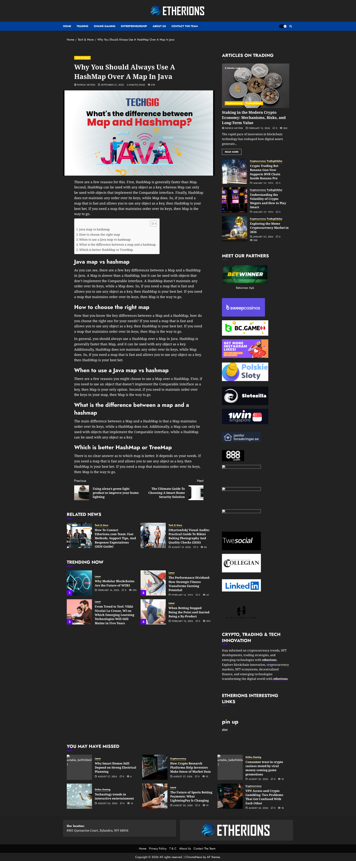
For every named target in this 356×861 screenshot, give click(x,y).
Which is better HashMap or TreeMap (106, 250)
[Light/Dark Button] (282, 26)
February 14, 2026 (108, 590)
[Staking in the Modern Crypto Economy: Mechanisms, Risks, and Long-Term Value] (255, 86)
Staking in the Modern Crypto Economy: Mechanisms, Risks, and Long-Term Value (254, 117)
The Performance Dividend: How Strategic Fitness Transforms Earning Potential (189, 584)
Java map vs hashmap (94, 229)
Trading (82, 26)
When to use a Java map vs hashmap (105, 239)
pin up (230, 722)
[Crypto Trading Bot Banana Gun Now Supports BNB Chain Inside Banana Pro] (234, 171)
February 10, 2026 (182, 621)
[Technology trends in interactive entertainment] (79, 796)
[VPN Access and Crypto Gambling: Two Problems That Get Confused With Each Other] (230, 796)
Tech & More (82, 57)
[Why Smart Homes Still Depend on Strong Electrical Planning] (79, 767)
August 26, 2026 (258, 779)
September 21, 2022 (112, 85)
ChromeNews (193, 857)
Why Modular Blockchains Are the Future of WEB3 (114, 583)
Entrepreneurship (134, 26)
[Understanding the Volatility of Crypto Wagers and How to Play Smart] (234, 200)
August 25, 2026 (183, 805)
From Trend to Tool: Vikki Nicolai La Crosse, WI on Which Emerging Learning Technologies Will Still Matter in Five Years (114, 614)
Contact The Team (185, 26)
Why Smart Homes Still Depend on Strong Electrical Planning (115, 767)
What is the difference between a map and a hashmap (117, 244)
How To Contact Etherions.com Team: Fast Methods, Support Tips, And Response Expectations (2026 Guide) (115, 538)
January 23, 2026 (263, 236)
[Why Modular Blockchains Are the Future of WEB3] (79, 583)
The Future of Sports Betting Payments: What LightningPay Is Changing (191, 796)
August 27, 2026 (107, 776)
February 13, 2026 (259, 128)
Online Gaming (104, 26)
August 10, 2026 (181, 547)
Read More (231, 152)
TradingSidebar (254, 103)
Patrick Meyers (86, 85)
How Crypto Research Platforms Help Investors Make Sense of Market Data (190, 767)
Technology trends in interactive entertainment (114, 796)
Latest (98, 576)
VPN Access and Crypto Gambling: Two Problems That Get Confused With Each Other (264, 797)
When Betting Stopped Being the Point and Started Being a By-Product (189, 612)
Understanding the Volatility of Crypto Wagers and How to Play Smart (268, 201)
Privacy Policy (158, 848)
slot (225, 730)
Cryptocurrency (234, 103)
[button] (290, 26)
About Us (159, 26)
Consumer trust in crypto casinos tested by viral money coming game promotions (264, 768)
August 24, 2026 (258, 808)
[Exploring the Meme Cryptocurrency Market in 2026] (234, 229)
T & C (173, 848)
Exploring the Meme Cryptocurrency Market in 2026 (269, 228)
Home (67, 26)
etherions (280, 679)
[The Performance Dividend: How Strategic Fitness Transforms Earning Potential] (153, 583)
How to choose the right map (99, 234)
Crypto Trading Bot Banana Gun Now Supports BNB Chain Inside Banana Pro (265, 172)
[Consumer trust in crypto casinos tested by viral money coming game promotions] (230, 767)
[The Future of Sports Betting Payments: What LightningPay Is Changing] (154, 796)
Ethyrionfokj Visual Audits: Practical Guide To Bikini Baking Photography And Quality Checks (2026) (189, 536)
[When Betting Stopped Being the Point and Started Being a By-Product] (153, 611)
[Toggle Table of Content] (151, 223)
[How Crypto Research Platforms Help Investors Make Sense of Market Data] (154, 767)
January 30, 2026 (263, 183)
